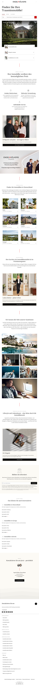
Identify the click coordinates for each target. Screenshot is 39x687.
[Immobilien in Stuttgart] (17, 242)
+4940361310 (4, 609)
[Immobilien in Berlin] (17, 210)
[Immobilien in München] (35, 210)
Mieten (7, 14)
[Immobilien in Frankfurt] (35, 226)
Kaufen (3, 14)
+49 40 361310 (20, 576)
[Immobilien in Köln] (35, 242)
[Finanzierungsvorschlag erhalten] (19, 162)
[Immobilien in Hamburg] (17, 226)
